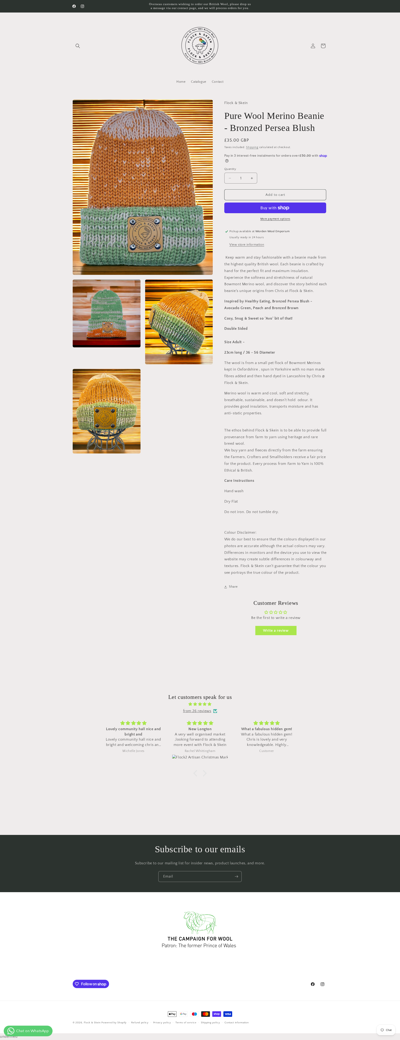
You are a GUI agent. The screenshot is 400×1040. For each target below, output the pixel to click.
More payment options (275, 218)
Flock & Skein (92, 1022)
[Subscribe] (236, 876)
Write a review (275, 630)
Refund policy (140, 1022)
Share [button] (233, 587)
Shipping (252, 147)
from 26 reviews (197, 711)
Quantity (230, 169)
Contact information (237, 1022)
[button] (78, 46)
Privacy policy (162, 1022)
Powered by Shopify (114, 1022)
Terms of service (185, 1022)
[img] (200, 704)
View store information (246, 245)
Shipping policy (210, 1022)
